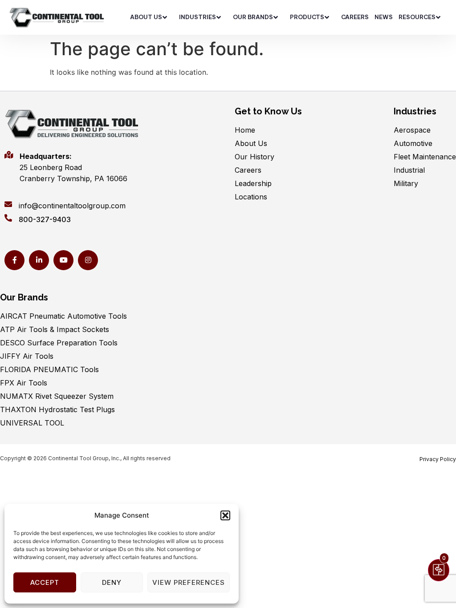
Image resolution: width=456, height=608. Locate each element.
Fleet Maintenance (425, 156)
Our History (254, 156)
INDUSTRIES (197, 16)
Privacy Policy (437, 459)
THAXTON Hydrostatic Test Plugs (57, 409)
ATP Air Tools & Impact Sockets (54, 329)
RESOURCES (417, 16)
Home (245, 130)
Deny (112, 582)
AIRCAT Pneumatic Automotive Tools (63, 316)
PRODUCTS (307, 16)
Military (406, 183)
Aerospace (412, 130)
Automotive (413, 143)
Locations (251, 196)
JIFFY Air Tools (26, 356)
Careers (248, 170)
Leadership (253, 183)
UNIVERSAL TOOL (32, 422)
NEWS (384, 16)
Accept (44, 582)
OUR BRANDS (253, 16)
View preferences (188, 582)
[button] (225, 515)
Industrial (409, 170)
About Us (251, 143)
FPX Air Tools (23, 382)
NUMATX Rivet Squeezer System (57, 396)
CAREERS (355, 16)
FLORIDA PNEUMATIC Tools (49, 369)
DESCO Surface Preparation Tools (59, 342)
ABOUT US (146, 16)
